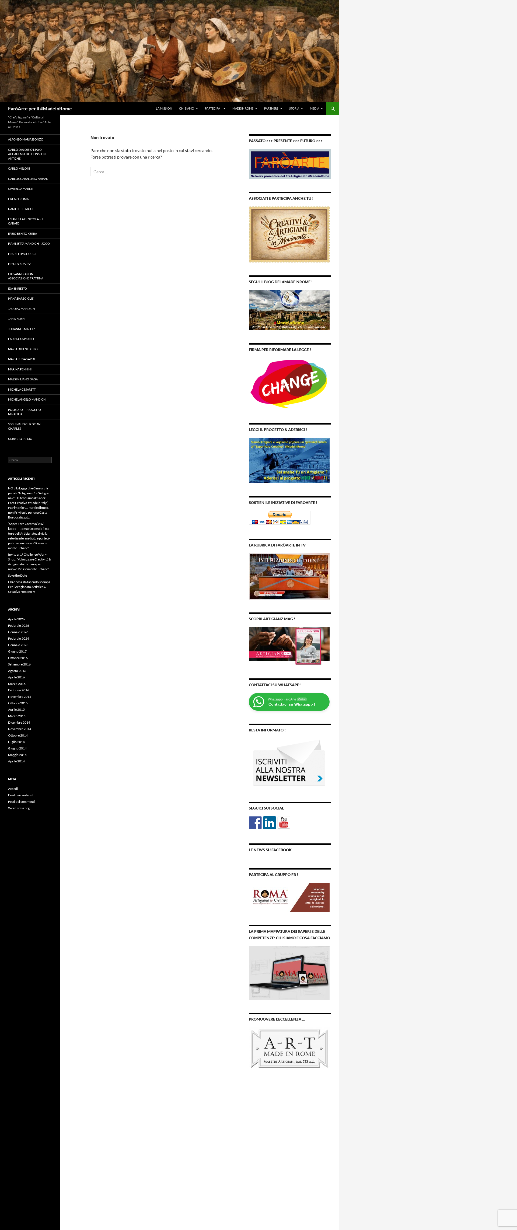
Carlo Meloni (19, 168)
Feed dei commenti (21, 802)
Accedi (13, 789)
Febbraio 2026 (18, 625)
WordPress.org (19, 808)
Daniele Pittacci (20, 209)
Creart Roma (18, 199)
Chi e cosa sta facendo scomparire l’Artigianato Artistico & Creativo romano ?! (29, 587)
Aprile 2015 (16, 709)
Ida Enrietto (17, 288)
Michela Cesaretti (22, 389)
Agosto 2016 (17, 671)
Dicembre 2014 (19, 722)
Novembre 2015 (19, 697)
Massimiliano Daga (23, 379)
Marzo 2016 (17, 684)
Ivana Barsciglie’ (21, 298)
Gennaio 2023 (18, 645)
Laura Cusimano (21, 339)
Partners (271, 108)
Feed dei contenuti (21, 795)
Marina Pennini (20, 369)
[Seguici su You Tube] (283, 822)
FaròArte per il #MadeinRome (40, 108)
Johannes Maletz (21, 329)
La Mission (164, 108)
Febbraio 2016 (18, 690)
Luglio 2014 (16, 742)
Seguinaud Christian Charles (24, 426)
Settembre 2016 (19, 664)
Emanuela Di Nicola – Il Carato (26, 221)
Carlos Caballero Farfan (28, 178)
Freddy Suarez (19, 263)
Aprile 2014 (16, 761)
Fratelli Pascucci (22, 253)
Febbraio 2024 (18, 638)
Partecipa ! (213, 108)
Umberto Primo (20, 438)
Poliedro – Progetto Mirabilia (24, 412)
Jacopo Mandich (21, 308)
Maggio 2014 (17, 755)
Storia (294, 108)
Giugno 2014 (17, 748)
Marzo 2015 (17, 716)
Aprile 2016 (16, 677)
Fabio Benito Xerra (22, 233)
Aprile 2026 (16, 619)
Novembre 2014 (19, 729)
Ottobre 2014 (18, 735)
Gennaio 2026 (18, 632)
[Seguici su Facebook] (255, 822)
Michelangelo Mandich (27, 399)
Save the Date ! (18, 575)
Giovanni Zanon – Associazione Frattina (25, 276)
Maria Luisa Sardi (21, 359)
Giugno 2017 (17, 651)
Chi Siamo (186, 108)
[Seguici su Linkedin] (269, 822)
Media (314, 108)
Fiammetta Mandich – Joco (29, 243)
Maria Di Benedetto (23, 349)
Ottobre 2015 (18, 703)
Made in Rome (242, 108)
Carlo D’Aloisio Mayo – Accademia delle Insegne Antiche (27, 154)
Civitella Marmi (20, 188)
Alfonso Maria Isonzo (25, 139)
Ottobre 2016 (18, 658)
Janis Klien (16, 318)
